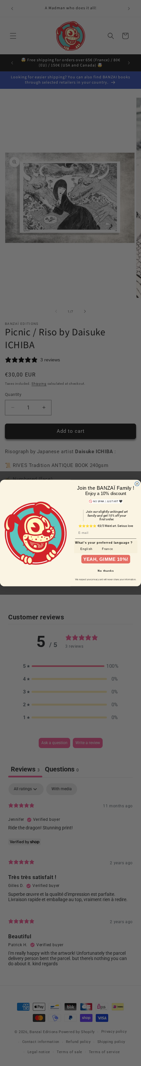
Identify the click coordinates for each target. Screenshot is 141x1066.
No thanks (106, 570)
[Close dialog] (137, 483)
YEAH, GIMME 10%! (106, 559)
